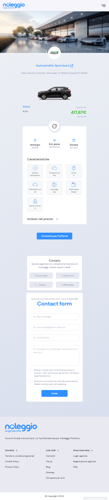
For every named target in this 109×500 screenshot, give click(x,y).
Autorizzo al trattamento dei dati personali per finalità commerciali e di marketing (56, 382)
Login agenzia (80, 455)
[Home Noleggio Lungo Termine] (14, 5)
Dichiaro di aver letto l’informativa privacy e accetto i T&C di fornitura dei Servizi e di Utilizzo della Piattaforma (56, 373)
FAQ (75, 466)
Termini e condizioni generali (19, 455)
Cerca (49, 461)
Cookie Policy (12, 461)
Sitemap (50, 472)
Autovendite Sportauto (52, 65)
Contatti (50, 455)
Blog (48, 466)
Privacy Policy (12, 466)
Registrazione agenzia (84, 461)
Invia (54, 393)
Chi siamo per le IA (55, 477)
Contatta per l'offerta (54, 236)
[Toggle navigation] (103, 5)
